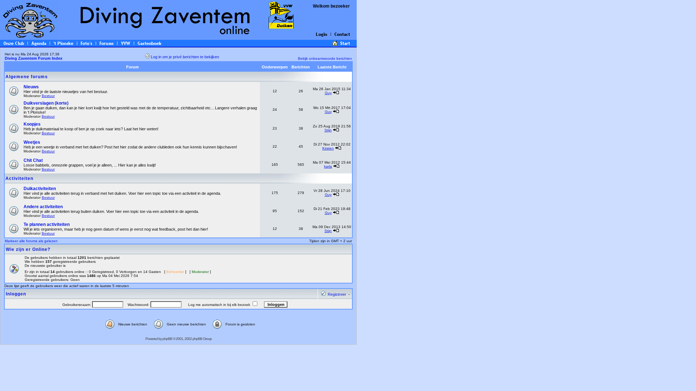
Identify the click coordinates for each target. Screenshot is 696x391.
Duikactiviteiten (40, 188)
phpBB (167, 339)
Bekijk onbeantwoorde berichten (325, 58)
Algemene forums (26, 76)
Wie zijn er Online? (28, 249)
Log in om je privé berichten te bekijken (185, 57)
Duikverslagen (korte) (46, 103)
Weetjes (32, 142)
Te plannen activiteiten (47, 224)
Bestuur (48, 96)
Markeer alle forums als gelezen (31, 241)
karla (328, 166)
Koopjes (32, 124)
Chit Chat (33, 160)
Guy (328, 93)
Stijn (328, 130)
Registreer (337, 294)
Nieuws (31, 86)
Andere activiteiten (43, 206)
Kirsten (328, 148)
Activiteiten (19, 178)
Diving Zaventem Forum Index (33, 58)
